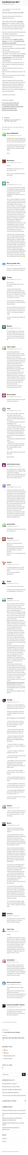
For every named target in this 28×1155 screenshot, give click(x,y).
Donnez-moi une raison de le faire (10, 104)
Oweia (8, 408)
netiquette (17, 119)
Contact (4, 1141)
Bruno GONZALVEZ (12, 133)
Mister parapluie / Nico (13, 263)
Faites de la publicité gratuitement (10, 1092)
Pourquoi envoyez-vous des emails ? (11, 1086)
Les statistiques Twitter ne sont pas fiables (12, 106)
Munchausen (10, 160)
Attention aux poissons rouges (9, 110)
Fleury (3, 1110)
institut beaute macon (13, 464)
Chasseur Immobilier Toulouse (15, 1005)
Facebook (7, 119)
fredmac (9, 277)
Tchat (3, 1127)
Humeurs (7, 117)
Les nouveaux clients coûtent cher (10, 103)
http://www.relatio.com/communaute (16, 682)
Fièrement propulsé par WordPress (10, 1151)
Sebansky (9, 913)
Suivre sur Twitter (8, 1058)
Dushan (9, 581)
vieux (11, 121)
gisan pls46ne (11, 524)
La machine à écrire (9, 1101)
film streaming (11, 394)
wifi (15, 121)
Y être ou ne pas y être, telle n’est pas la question (14, 1095)
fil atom (7, 1053)
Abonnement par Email (9, 1055)
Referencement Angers (8, 1118)
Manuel (9, 823)
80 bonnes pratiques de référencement (11, 1089)
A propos (4, 1138)
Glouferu (9, 805)
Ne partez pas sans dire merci (9, 108)
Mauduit (9, 326)
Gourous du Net (11, 2)
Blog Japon (10, 538)
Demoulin (9, 700)
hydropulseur (11, 960)
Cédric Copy (10, 929)
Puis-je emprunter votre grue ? (9, 1083)
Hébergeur (5, 1123)
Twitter (6, 121)
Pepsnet (9, 562)
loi (12, 119)
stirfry (9, 485)
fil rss (6, 1050)
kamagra (4, 1113)
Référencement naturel (14, 982)
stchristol (10, 598)
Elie (8, 182)
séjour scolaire (11, 347)
